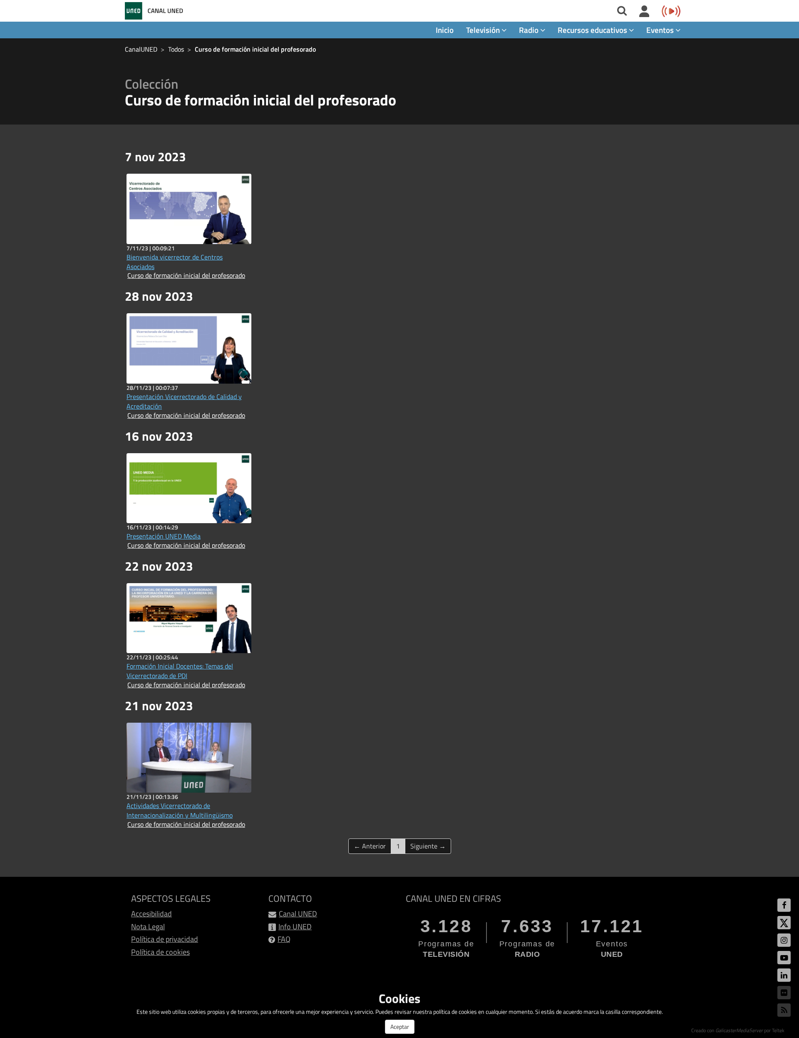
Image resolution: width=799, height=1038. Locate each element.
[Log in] (644, 11)
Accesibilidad (151, 913)
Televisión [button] (483, 30)
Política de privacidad (164, 939)
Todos (176, 49)
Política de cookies (160, 952)
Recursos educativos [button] (593, 30)
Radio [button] (529, 30)
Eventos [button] (660, 30)
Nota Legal (148, 926)
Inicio (445, 30)
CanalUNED (141, 49)
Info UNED (295, 926)
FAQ (284, 939)
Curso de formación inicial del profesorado (255, 49)
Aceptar (399, 1026)
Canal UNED (298, 913)
